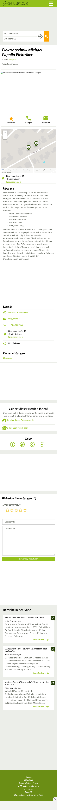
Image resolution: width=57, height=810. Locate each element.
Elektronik (7, 358)
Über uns (28, 777)
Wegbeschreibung (13, 182)
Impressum (28, 789)
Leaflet (5, 170)
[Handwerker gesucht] (21, 3)
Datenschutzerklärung (28, 783)
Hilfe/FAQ (28, 780)
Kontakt (28, 792)
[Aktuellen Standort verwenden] (40, 36)
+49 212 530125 (15, 325)
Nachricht (46, 123)
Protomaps (47, 170)
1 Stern (7, 510)
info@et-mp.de (14, 319)
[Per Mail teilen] (42, 444)
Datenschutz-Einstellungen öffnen (28, 795)
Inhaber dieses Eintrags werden (21, 420)
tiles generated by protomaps (35, 170)
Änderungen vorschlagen (17, 428)
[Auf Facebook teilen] (13, 444)
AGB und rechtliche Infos (28, 786)
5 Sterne (25, 510)
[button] (36, 144)
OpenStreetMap (6, 172)
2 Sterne (12, 510)
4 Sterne (20, 510)
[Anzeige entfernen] (55, 799)
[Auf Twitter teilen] (22, 444)
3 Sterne (16, 510)
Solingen (11, 59)
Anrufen (28, 123)
